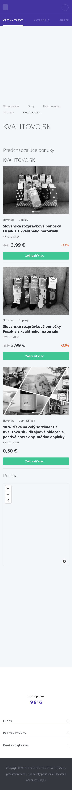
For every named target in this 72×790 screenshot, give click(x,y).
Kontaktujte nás (16, 745)
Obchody (8, 112)
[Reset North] (8, 500)
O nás (7, 721)
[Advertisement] (36, 63)
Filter (64, 20)
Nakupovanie (51, 106)
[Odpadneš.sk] (36, 7)
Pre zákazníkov (14, 733)
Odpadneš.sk (11, 106)
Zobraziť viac (35, 255)
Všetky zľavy (13, 20)
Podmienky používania (41, 774)
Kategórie (41, 20)
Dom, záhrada (27, 420)
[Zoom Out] (8, 494)
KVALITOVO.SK (31, 112)
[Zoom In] (8, 488)
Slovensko (8, 219)
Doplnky (23, 219)
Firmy (31, 106)
